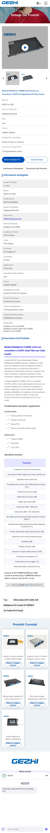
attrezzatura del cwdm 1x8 (25, 600)
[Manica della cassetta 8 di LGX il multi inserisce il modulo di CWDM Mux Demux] (13, 682)
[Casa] (25, 764)
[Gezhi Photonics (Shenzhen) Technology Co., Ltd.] (10, 3)
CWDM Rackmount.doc (13, 219)
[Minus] (46, 775)
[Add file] (3, 829)
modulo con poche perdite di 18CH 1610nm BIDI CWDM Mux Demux (13, 657)
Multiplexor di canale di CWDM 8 (19, 605)
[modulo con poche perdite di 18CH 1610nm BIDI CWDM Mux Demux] (13, 641)
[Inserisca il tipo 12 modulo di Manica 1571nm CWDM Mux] (37, 641)
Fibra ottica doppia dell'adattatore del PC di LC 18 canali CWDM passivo (37, 697)
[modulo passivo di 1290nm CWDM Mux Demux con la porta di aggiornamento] (13, 722)
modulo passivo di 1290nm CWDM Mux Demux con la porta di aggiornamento (13, 737)
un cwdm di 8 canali (13, 611)
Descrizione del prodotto (36, 168)
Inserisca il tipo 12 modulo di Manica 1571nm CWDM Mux (37, 657)
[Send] (47, 829)
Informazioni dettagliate (13, 168)
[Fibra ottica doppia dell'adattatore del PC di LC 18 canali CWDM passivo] (37, 682)
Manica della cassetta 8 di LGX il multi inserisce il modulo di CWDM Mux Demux (13, 697)
